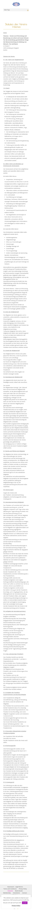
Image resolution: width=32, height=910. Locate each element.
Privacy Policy (23, 889)
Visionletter (16, 893)
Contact (24, 893)
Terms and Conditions (10, 889)
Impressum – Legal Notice (15, 887)
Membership (7, 893)
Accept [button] (24, 902)
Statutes (10, 891)
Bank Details (19, 891)
